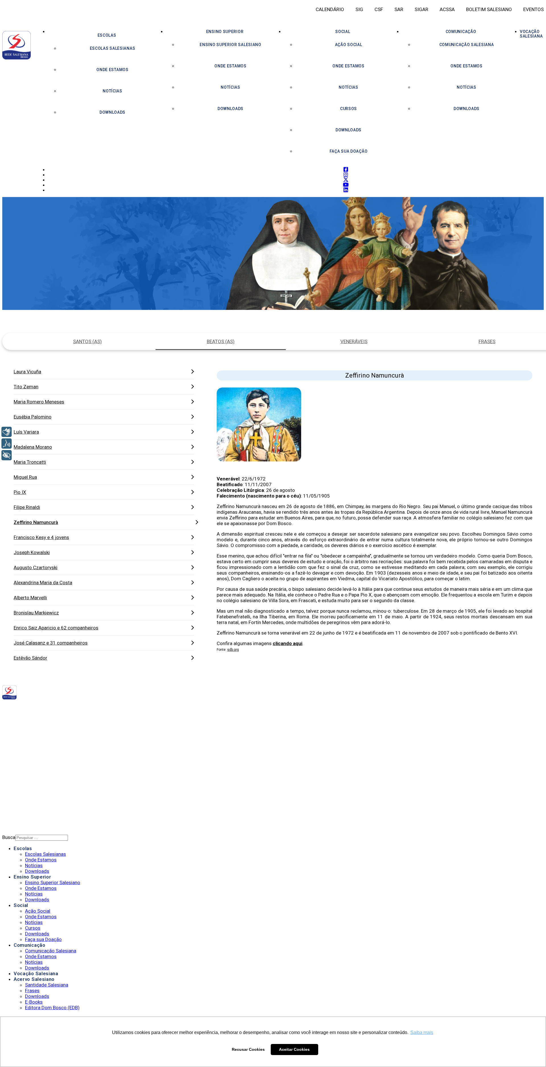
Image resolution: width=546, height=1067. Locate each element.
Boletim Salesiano (489, 9)
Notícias (112, 91)
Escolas (107, 35)
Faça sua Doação (349, 151)
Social (342, 31)
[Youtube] (96, 708)
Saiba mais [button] (421, 1032)
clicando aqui (287, 643)
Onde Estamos (112, 69)
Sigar (421, 9)
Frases (32, 990)
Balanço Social (31, 745)
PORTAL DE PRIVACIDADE (39, 776)
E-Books (34, 1002)
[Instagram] (85, 708)
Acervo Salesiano (34, 979)
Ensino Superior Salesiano (230, 44)
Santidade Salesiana (46, 985)
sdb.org (233, 650)
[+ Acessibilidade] (6, 455)
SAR (398, 9)
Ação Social (348, 44)
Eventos (533, 9)
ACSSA (447, 9)
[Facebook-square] (81, 708)
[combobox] (41, 838)
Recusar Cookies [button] (248, 1049)
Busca (8, 837)
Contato (23, 799)
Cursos (348, 108)
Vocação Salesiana (36, 973)
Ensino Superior (225, 31)
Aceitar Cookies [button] (294, 1049)
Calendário (330, 9)
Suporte (23, 791)
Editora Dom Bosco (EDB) (52, 1007)
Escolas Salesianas (112, 48)
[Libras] (6, 432)
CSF (379, 9)
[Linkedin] (101, 708)
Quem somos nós (32, 737)
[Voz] (6, 443)
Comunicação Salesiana (466, 44)
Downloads (112, 112)
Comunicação (461, 31)
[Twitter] (90, 708)
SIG (359, 9)
